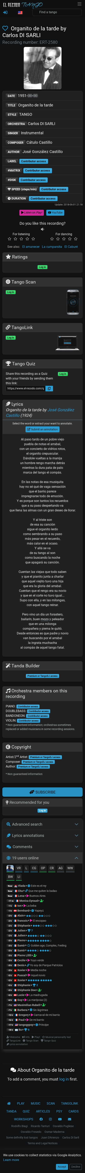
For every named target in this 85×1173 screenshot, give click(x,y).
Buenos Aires (37, 895)
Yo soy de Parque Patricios (46, 965)
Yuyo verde (37, 960)
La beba (31, 905)
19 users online (25, 858)
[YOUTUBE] (60, 1119)
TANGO (20, 114)
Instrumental (25, 133)
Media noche (38, 970)
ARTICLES (43, 1111)
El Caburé (71, 247)
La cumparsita (52, 247)
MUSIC (35, 1103)
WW (70, 868)
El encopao (39, 920)
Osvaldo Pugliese (63, 1126)
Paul (21, 1019)
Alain (20, 915)
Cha (20, 890)
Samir (21, 945)
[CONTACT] (69, 1119)
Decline (75, 1166)
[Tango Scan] (29, 885)
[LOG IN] (5, 13)
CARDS (74, 1111)
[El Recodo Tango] (9, 1104)
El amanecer (31, 247)
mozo (45, 619)
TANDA (11, 1111)
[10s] (42, 229)
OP (43, 868)
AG (61, 868)
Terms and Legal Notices (42, 1143)
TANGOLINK (69, 1103)
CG (34, 868)
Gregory (24, 1014)
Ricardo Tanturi (40, 1126)
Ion (19, 905)
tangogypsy (26, 1024)
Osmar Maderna (54, 1131)
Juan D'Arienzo (50, 1137)
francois (22, 920)
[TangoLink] (26, 890)
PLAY (21, 1103)
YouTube (56, 212)
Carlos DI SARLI (31, 123)
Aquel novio (37, 975)
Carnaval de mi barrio (46, 1014)
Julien (21, 930)
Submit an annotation (44, 429)
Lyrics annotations (28, 835)
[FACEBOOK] (41, 1119)
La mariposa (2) (37, 999)
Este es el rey (38, 885)
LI (19, 877)
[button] (20, 13)
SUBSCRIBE (45, 792)
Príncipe (44, 1024)
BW (10, 877)
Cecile (21, 960)
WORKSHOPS (23, 1119)
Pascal (21, 975)
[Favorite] (5, 28)
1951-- (23, 95)
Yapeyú (39, 910)
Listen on (33, 212)
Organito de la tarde (30, 105)
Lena (21, 895)
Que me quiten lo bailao (42, 890)
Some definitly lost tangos (22, 1137)
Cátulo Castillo (30, 142)
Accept (62, 1166)
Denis (21, 965)
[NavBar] (79, 3)
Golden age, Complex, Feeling (48, 945)
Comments (22, 846)
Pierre (21, 940)
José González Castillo (35, 151)
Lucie (20, 995)
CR (52, 868)
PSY (59, 1111)
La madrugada (38, 995)
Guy (19, 999)
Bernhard (23, 910)
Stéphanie (24, 925)
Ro (20, 1029)
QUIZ (26, 1111)
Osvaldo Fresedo (31, 1131)
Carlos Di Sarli (70, 1137)
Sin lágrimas (40, 1010)
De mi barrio (36, 1019)
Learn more (11, 1160)
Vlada (21, 885)
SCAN (51, 1103)
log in (64, 1079)
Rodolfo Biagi (19, 1126)
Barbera (22, 1010)
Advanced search (27, 824)
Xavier (21, 970)
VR (19, 868)
